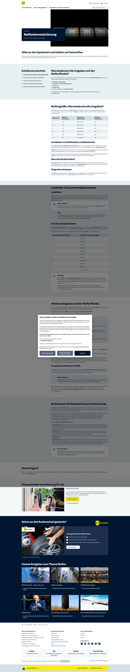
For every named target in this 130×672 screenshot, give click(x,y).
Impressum (72, 343)
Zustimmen (82, 353)
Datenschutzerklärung (46, 340)
